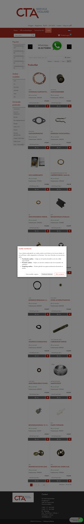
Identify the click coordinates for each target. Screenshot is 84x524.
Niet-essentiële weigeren (32, 274)
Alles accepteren (60, 274)
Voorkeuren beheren (47, 274)
